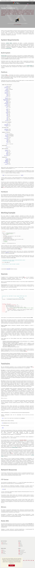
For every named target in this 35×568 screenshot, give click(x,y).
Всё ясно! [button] (11, 565)
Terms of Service (22, 550)
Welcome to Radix (4, 0)
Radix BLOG (4, 542)
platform (13, 168)
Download (6, 277)
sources (2, 290)
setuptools (3, 172)
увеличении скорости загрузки (18, 187)
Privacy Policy (22, 551)
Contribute (4, 553)
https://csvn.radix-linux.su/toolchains (7, 401)
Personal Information (23, 552)
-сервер (3, 246)
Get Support (9, 0)
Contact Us (4, 551)
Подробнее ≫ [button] (11, 563)
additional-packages (13, 246)
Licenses (21, 554)
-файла (26, 289)
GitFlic (20, 542)
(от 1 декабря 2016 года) (23, 247)
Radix (17, 3)
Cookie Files (21, 553)
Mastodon (21, 546)
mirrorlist (20, 222)
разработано (17, 24)
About (3, 550)
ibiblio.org (2, 502)
